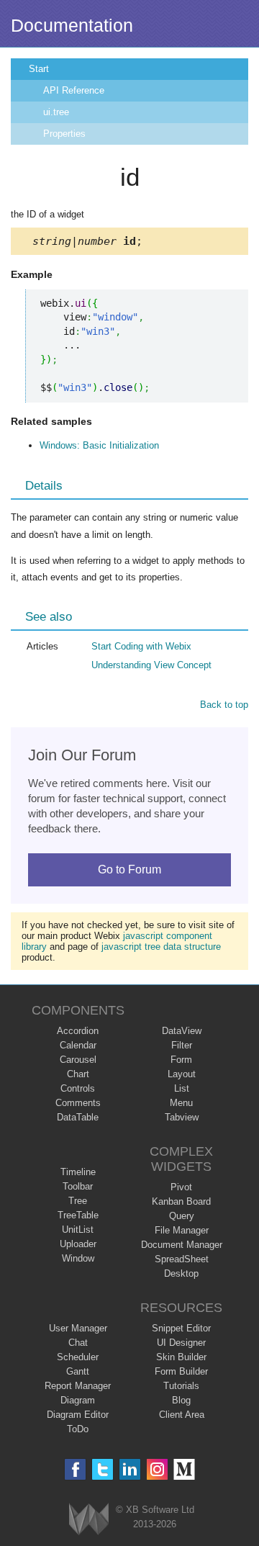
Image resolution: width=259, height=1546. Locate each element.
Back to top (224, 704)
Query (181, 1215)
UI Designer (181, 1342)
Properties (64, 133)
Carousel (78, 1059)
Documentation (72, 25)
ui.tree (56, 112)
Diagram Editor (78, 1414)
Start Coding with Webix (141, 646)
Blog (181, 1400)
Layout (182, 1074)
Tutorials (181, 1385)
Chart (78, 1074)
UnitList (78, 1229)
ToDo (77, 1429)
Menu (181, 1102)
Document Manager (181, 1244)
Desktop (181, 1273)
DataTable (78, 1117)
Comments (78, 1102)
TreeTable (78, 1215)
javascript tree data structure (161, 946)
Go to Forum (129, 869)
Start (39, 68)
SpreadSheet (182, 1259)
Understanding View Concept (151, 665)
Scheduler (78, 1357)
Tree (77, 1200)
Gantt (77, 1371)
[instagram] (157, 1469)
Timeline (78, 1172)
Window (78, 1258)
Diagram (77, 1400)
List (181, 1088)
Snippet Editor (181, 1328)
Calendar (78, 1045)
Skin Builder (181, 1357)
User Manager (78, 1328)
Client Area (181, 1414)
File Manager (182, 1230)
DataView (181, 1030)
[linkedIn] (130, 1469)
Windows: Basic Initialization (99, 445)
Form (181, 1059)
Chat (78, 1342)
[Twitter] (102, 1469)
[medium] (184, 1469)
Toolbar (78, 1186)
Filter (181, 1045)
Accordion (78, 1030)
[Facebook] (75, 1469)
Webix (89, 1519)
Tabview (182, 1117)
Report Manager (78, 1385)
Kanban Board (181, 1201)
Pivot (181, 1187)
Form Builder (181, 1371)
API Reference (73, 90)
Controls (77, 1088)
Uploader (78, 1244)
